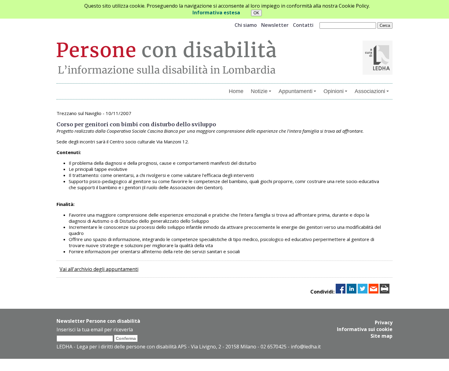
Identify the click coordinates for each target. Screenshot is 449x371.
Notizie (259, 91)
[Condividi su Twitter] (362, 291)
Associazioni (370, 91)
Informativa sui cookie (364, 329)
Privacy (383, 322)
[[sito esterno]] (377, 73)
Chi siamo (246, 25)
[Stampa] (384, 291)
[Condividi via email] (373, 291)
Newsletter (275, 25)
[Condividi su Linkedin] (351, 291)
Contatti (303, 25)
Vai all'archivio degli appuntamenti (99, 269)
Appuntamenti (295, 91)
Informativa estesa (216, 12)
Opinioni (333, 91)
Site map (381, 336)
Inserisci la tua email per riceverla (95, 329)
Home (236, 91)
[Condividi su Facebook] (340, 291)
